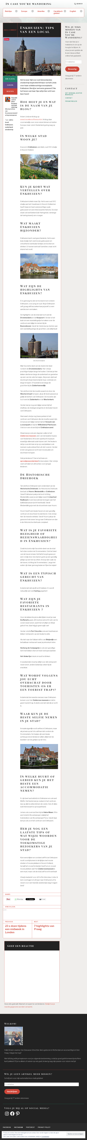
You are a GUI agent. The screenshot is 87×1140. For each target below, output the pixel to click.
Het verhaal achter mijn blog (73, 93)
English (73, 11)
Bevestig (72, 69)
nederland (9, 127)
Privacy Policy (44, 1127)
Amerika (40, 11)
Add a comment (10, 30)
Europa (24, 11)
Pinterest (30, 1127)
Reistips (8, 11)
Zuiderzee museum (28, 436)
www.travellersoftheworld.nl (31, 119)
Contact (68, 98)
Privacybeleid (71, 101)
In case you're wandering (29, 3)
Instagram (18, 1127)
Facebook (7, 1127)
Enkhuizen (9, 125)
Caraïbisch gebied (58, 12)
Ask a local (10, 79)
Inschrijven (12, 1091)
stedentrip (9, 129)
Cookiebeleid (45, 1136)
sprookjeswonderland (29, 461)
